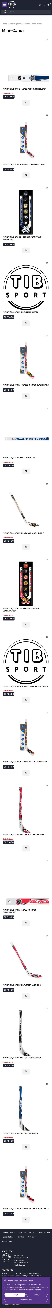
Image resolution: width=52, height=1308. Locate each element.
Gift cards (32, 1237)
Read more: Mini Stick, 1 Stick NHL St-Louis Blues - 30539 (26, 1116)
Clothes (21, 1237)
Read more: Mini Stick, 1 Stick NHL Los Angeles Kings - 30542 (26, 1040)
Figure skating (7, 1237)
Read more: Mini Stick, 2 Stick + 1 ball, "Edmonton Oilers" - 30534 (26, 71)
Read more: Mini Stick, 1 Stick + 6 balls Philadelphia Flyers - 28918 (26, 743)
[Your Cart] (44, 5)
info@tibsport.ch (20, 1265)
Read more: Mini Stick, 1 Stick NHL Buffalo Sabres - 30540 (26, 293)
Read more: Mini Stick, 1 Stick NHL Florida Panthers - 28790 (26, 966)
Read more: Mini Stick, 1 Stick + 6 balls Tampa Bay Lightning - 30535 (26, 669)
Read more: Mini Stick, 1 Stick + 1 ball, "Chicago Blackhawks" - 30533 (26, 892)
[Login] (40, 5)
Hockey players (8, 1232)
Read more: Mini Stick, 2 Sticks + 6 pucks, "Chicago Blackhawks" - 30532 (26, 592)
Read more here (26, 1300)
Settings (37, 1295)
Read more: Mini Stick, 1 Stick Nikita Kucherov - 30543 (26, 440)
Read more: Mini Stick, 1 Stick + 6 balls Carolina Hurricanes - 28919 (26, 1190)
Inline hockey (44, 1232)
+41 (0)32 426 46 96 (21, 1263)
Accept (15, 1295)
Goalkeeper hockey (27, 1232)
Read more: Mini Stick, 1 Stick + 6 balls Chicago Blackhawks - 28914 (26, 366)
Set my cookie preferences (11, 1305)
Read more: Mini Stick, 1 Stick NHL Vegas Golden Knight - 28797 (26, 515)
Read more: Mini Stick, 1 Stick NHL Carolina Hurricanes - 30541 (26, 817)
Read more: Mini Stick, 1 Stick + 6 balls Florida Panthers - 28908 (26, 146)
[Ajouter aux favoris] (47, 40)
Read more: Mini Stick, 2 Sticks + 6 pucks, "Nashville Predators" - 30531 (26, 219)
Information (7, 1241)
